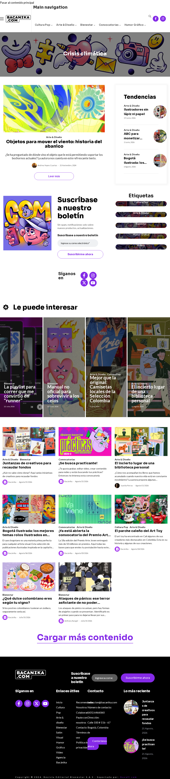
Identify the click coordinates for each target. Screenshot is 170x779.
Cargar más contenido (85, 638)
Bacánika (12, 482)
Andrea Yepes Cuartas (47, 165)
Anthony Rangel (71, 621)
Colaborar (82, 712)
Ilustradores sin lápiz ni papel (136, 112)
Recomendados (85, 702)
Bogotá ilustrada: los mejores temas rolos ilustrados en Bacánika (135, 160)
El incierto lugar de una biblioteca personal (148, 393)
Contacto (81, 727)
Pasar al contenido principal (17, 2)
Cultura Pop (42, 24)
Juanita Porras (127, 485)
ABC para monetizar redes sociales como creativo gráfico (135, 136)
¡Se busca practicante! (78, 463)
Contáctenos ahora (97, 743)
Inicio (59, 702)
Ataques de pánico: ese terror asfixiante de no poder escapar (84, 600)
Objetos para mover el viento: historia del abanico (54, 144)
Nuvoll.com (128, 777)
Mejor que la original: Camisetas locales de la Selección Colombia (103, 389)
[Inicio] (15, 19)
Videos (141, 245)
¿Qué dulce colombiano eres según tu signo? (27, 600)
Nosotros (81, 707)
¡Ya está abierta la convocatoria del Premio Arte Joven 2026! (84, 533)
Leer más (54, 176)
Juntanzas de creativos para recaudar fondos (26, 465)
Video (59, 752)
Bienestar (86, 24)
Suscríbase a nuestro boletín (77, 235)
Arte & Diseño (65, 24)
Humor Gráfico (134, 24)
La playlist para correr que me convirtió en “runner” (20, 393)
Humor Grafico (141, 234)
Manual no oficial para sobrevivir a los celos (63, 393)
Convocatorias (109, 24)
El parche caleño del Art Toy (138, 531)
